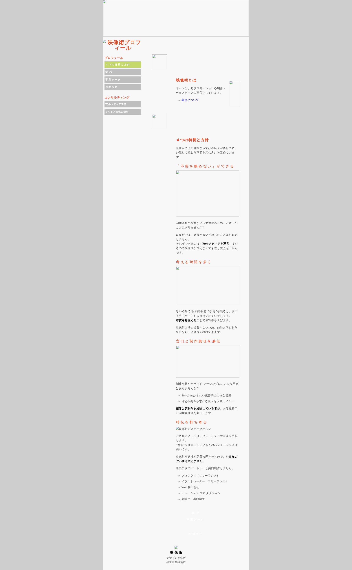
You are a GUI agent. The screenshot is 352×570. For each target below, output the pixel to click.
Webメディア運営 (115, 104)
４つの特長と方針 (117, 64)
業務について (190, 100)
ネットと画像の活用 (117, 111)
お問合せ (195, 533)
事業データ (196, 519)
